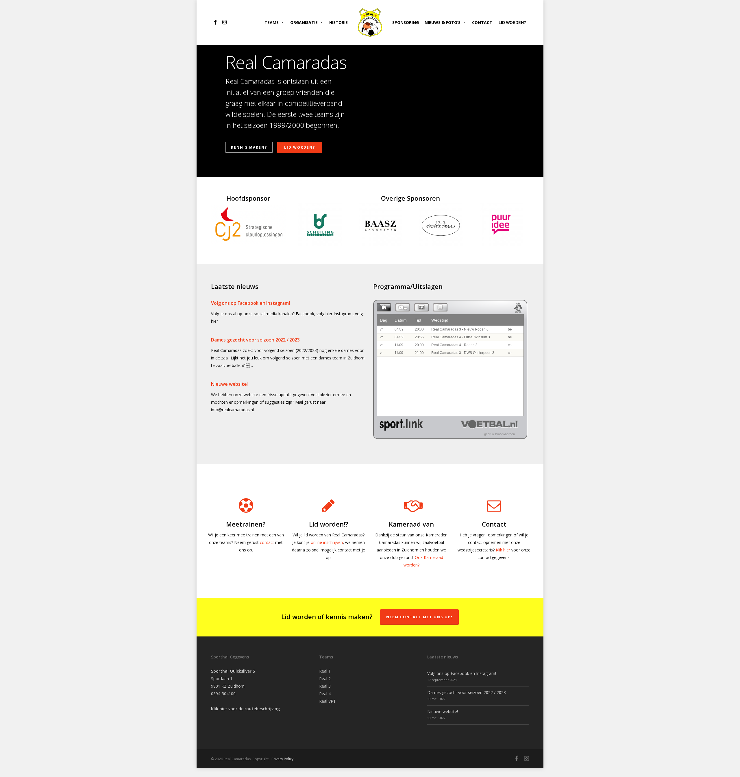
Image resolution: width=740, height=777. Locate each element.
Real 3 (325, 686)
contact (267, 542)
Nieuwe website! (229, 384)
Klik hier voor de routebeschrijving (245, 708)
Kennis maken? (249, 147)
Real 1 (325, 671)
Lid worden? (299, 147)
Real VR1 (327, 701)
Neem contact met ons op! (419, 616)
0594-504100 (223, 693)
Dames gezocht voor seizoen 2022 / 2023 (255, 340)
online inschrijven (327, 542)
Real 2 (325, 678)
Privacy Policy (282, 758)
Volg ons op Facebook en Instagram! (250, 303)
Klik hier (503, 550)
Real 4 (325, 693)
